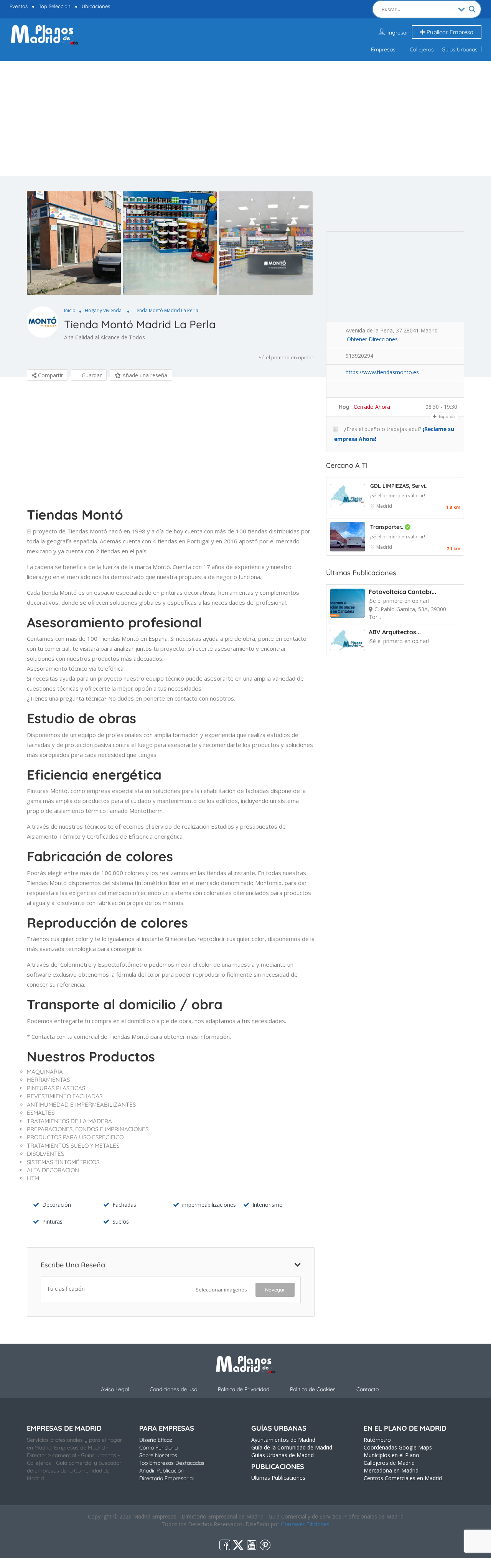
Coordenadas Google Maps (398, 1447)
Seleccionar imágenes (221, 1289)
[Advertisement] (245, 118)
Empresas (383, 49)
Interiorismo (267, 1204)
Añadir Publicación (161, 1470)
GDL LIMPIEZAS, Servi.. (398, 485)
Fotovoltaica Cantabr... (402, 592)
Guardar (91, 375)
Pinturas (52, 1221)
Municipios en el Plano (391, 1455)
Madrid (384, 506)
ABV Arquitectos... (395, 632)
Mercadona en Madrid (391, 1470)
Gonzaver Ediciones (305, 1524)
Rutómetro (377, 1439)
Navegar (275, 1290)
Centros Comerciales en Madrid (403, 1478)
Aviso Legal (115, 1389)
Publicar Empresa (449, 32)
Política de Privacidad (243, 1389)
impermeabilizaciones (209, 1204)
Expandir (447, 416)
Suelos (120, 1221)
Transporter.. (387, 526)
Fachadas (124, 1204)
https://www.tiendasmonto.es (382, 372)
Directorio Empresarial (166, 1478)
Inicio (70, 310)
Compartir (49, 375)
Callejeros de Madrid (389, 1462)
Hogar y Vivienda (103, 310)
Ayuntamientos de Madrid (283, 1439)
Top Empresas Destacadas (171, 1462)
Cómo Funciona (158, 1447)
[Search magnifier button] (472, 9)
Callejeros (422, 49)
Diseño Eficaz (155, 1439)
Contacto (367, 1389)
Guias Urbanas (460, 49)
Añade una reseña (144, 375)
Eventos (19, 6)
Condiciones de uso (173, 1389)
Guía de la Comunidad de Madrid (291, 1447)
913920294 (359, 355)
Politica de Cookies (313, 1389)
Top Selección (55, 6)
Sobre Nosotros (158, 1455)
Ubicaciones (96, 6)
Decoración (56, 1204)
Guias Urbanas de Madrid (282, 1455)
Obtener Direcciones (372, 339)
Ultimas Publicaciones (278, 1477)
